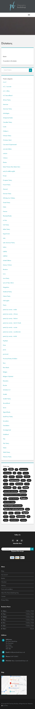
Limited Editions (7, 260)
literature (5, 269)
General (5, 189)
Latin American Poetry (9, 243)
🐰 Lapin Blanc (4, 705)
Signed (25, 512)
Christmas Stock (7, 140)
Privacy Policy (5, 600)
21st (16, 469)
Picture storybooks (13, 498)
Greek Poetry (6, 202)
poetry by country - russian (10, 327)
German (5, 484)
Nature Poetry (6, 296)
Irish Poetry (6, 225)
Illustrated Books (7, 216)
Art (14, 473)
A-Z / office (6, 91)
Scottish (5, 394)
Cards (4, 127)
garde (29, 480)
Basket (3, 578)
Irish (14, 488)
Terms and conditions (7, 589)
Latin (4, 238)
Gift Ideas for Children (9, 198)
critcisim (5, 153)
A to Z (4, 82)
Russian (5, 385)
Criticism (5, 158)
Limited (25, 487)
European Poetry (7, 180)
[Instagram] (21, 540)
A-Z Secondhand (7, 95)
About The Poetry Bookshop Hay (10, 593)
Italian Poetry (6, 229)
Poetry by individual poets (13, 509)
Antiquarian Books (8, 118)
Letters (4, 247)
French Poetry (6, 185)
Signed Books (6, 412)
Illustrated (19, 484)
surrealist (12, 516)
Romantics (5, 381)
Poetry (4, 305)
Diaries (5, 162)
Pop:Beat (5, 341)
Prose (27, 509)
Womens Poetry (7, 457)
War (4, 439)
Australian (26, 473)
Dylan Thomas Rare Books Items (11, 167)
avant (5, 476)
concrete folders (7, 149)
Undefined (6, 434)
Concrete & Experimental (10, 144)
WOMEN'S (14, 520)
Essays (5, 176)
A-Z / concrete (7, 86)
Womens (23, 520)
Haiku (4, 207)
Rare (4, 363)
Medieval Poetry (7, 292)
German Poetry (7, 193)
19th (5, 469)
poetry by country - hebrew (10, 318)
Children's (5, 131)
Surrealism (6, 421)
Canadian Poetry (7, 122)
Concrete (19, 477)
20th (11, 469)
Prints (4, 345)
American (5, 104)
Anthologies (6, 113)
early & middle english (9, 171)
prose (4, 350)
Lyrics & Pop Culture (8, 283)
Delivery (3, 585)
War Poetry (6, 443)
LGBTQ (5, 251)
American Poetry (7, 109)
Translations (6, 425)
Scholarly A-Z (6, 390)
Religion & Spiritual (8, 376)
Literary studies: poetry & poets (10, 491)
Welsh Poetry (6, 452)
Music (5, 498)
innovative (7, 487)
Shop (2, 571)
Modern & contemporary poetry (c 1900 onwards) (15, 494)
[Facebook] (12, 540)
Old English (6, 300)
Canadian (12, 476)
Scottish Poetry (7, 399)
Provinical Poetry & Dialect (10, 358)
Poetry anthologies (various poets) (13, 505)
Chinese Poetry (7, 135)
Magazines (6, 287)
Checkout (3, 582)
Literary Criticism (7, 265)
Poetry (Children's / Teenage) (9, 502)
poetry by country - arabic (10, 309)
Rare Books (6, 367)
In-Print (5, 220)
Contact (3, 596)
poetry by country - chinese (10, 314)
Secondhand (6, 403)
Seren (4, 408)
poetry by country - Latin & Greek (12, 323)
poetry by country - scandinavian (12, 332)
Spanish (5, 516)
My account (4, 574)
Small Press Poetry (8, 416)
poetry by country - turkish (10, 336)
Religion (5, 372)
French (23, 480)
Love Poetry (6, 278)
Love (4, 274)
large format (6, 234)
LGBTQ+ (5, 256)
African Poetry (7, 100)
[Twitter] (17, 540)
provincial (5, 354)
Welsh (4, 448)
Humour (5, 211)
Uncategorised (7, 430)
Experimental (14, 480)
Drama (5, 480)
